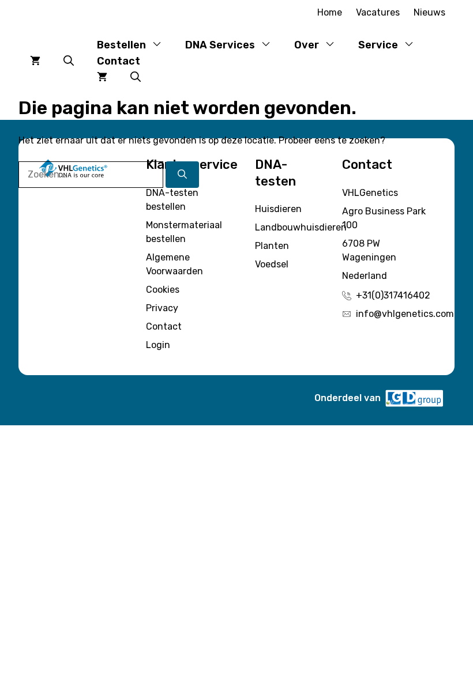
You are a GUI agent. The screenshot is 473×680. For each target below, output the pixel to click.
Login (158, 344)
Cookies (162, 289)
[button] (68, 61)
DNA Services (220, 45)
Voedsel (271, 264)
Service (378, 45)
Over (306, 45)
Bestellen (121, 45)
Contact (118, 61)
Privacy (162, 308)
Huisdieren (278, 208)
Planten (272, 245)
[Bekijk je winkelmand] (35, 61)
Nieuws (429, 12)
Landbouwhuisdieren (301, 227)
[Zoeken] (182, 174)
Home (329, 12)
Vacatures (378, 12)
